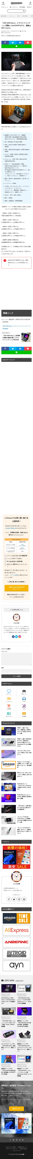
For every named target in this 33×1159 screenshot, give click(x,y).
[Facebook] (5, 42)
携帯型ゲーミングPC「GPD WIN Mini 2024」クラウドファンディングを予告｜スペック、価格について (24, 1047)
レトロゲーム (14, 7)
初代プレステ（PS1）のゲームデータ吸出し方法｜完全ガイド (24, 774)
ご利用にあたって (22, 1147)
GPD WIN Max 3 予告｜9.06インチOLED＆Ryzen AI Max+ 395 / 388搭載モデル (8, 1000)
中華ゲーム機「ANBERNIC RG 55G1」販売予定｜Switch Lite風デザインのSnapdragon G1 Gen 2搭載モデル (24, 742)
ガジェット (5, 7)
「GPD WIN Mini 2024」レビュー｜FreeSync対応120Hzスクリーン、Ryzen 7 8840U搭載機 (24, 1000)
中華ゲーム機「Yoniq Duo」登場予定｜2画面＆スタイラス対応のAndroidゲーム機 (24, 730)
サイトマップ (16, 1150)
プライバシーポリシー (12, 1148)
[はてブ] (20, 42)
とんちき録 (21, 1154)
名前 (2, 667)
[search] (24, 11)
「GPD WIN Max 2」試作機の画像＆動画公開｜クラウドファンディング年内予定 (11, 338)
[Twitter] (13, 42)
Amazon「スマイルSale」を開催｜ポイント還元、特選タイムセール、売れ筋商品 (24, 764)
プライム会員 (13, 575)
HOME (4, 16)
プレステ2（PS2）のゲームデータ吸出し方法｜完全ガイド (24, 752)
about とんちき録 (10, 1147)
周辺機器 (23, 7)
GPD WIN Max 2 (7, 32)
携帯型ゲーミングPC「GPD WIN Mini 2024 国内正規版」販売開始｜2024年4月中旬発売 (24, 1023)
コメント (4, 651)
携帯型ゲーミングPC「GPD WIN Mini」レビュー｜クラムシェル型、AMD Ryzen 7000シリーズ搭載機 (24, 1072)
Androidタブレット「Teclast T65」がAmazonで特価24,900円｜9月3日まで (24, 786)
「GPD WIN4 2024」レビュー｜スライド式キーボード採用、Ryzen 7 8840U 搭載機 (8, 1023)
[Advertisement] (16, 287)
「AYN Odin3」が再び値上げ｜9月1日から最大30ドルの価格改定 (24, 807)
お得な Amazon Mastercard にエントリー (16, 588)
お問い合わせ (23, 1148)
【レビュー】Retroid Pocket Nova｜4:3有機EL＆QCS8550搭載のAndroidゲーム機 (24, 819)
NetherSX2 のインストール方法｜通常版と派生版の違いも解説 (24, 796)
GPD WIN (24, 16)
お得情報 (30, 7)
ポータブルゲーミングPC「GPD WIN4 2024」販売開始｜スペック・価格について (8, 1046)
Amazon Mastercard (11, 528)
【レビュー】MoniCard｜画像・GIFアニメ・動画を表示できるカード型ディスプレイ (24, 830)
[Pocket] (28, 42)
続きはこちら (16, 1108)
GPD (18, 16)
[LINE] (16, 46)
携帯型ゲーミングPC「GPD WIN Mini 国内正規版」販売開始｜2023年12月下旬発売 (8, 1071)
